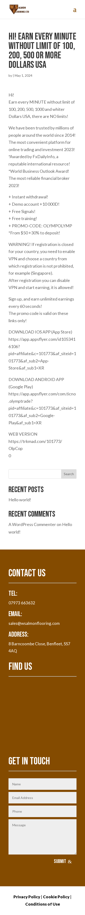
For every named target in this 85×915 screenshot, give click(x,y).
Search (69, 474)
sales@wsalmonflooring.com (34, 623)
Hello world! (19, 499)
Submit (60, 861)
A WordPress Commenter (32, 524)
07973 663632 (21, 602)
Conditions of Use (42, 904)
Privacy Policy (26, 896)
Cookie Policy (56, 896)
